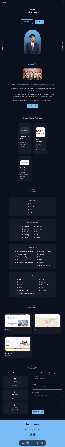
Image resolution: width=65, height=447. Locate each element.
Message (36, 392)
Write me (14, 385)
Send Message (38, 412)
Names (36, 376)
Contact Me (32, 106)
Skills (39, 430)
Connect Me (14, 412)
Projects (33, 430)
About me (39, 21)
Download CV (27, 21)
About (26, 430)
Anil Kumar (4, 2)
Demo (7, 332)
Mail (35, 384)
